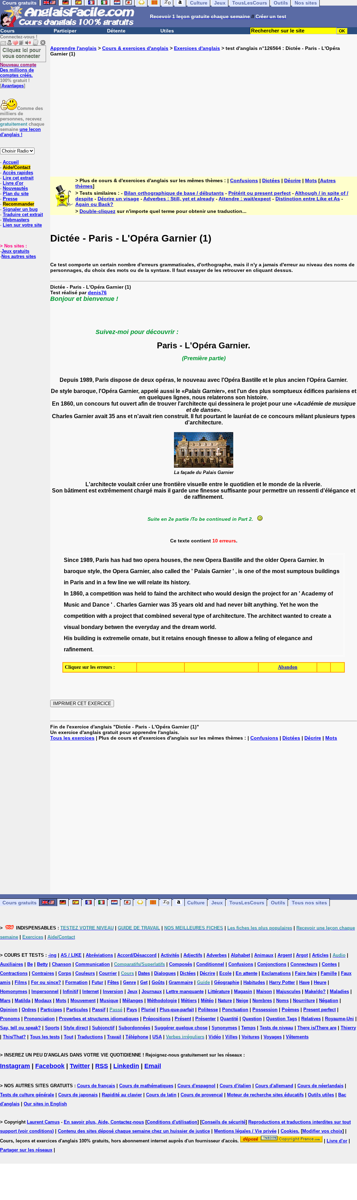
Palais (202, 571)
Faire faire (306, 973)
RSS (101, 1065)
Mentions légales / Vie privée (245, 1131)
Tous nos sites (309, 902)
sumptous (300, 571)
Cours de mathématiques (146, 1085)
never (235, 605)
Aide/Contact (16, 167)
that (138, 616)
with (102, 616)
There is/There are (316, 1027)
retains (175, 638)
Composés (180, 964)
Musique (109, 1000)
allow (241, 638)
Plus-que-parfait (177, 1009)
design (242, 594)
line (122, 582)
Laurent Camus (43, 1122)
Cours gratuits (19, 902)
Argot (302, 955)
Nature (225, 1000)
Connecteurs (304, 964)
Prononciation (39, 1018)
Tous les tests (45, 1036)
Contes (329, 964)
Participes (51, 1009)
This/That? (14, 1036)
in (66, 582)
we (132, 582)
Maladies (339, 991)
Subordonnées (134, 1027)
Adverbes (216, 955)
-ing (52, 955)
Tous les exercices (72, 738)
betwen (114, 627)
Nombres (262, 1000)
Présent (183, 1018)
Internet (90, 991)
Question (252, 1018)
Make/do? (315, 991)
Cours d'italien (235, 1085)
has (115, 560)
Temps (248, 1027)
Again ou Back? (94, 204)
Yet (284, 605)
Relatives (311, 1018)
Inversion (113, 991)
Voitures (250, 1036)
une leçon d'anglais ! (20, 132)
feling (261, 638)
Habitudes (254, 982)
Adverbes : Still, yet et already (178, 198)
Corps (64, 973)
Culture (196, 902)
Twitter (80, 1065)
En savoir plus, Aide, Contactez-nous (104, 1122)
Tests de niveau (276, 1027)
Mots (311, 180)
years (186, 605)
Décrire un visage (118, 198)
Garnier (307, 560)
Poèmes (290, 1009)
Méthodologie (162, 1000)
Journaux (152, 991)
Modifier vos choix (322, 1131)
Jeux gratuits (15, 251)
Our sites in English (45, 1103)
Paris (102, 560)
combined (158, 616)
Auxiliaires (11, 964)
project (271, 594)
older (272, 560)
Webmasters (16, 219)
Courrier (108, 973)
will (141, 582)
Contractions (14, 973)
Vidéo (214, 1036)
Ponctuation (235, 1009)
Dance (100, 605)
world (207, 627)
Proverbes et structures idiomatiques (99, 1018)
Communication (92, 964)
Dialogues (165, 973)
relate (154, 582)
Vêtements (297, 1036)
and (249, 560)
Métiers (189, 1000)
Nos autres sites (18, 256)
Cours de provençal (202, 1094)
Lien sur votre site (22, 225)
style (94, 571)
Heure (320, 982)
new (198, 560)
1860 (76, 594)
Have (304, 982)
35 (174, 605)
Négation (328, 1000)
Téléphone (137, 1036)
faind (160, 594)
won (303, 605)
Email (152, 1065)
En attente (246, 973)
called (172, 571)
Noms (282, 1000)
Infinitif (70, 991)
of (258, 571)
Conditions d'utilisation (172, 1122)
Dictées (271, 180)
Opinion (8, 1009)
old (199, 605)
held (140, 594)
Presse (10, 198)
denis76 (97, 292)
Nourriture (304, 1000)
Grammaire (181, 982)
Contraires (43, 973)
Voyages (273, 1036)
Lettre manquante (185, 991)
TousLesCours (246, 902)
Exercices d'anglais (197, 48)
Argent (285, 955)
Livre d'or (13, 183)
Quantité (229, 1018)
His (68, 638)
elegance (289, 638)
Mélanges (132, 1000)
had (127, 560)
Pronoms (10, 1018)
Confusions (244, 180)
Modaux (43, 1000)
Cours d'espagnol (196, 1085)
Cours (7, 31)
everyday (147, 627)
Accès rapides (18, 172)
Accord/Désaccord (137, 955)
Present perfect (319, 1009)
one (249, 571)
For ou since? (46, 982)
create (318, 616)
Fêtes (113, 982)
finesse (217, 638)
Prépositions (156, 1018)
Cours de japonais (78, 1094)
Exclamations (276, 973)
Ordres (29, 1009)
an (294, 594)
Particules (77, 1009)
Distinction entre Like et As (307, 198)
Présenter (205, 1018)
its (166, 582)
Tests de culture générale (27, 1094)
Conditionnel (210, 964)
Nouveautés (15, 188)
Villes (231, 1036)
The (252, 616)
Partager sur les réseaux (26, 1150)
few (111, 582)
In (321, 560)
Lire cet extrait (18, 177)
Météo (207, 1000)
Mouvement (83, 1000)
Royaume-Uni (339, 1018)
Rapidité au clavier (122, 1094)
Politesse (208, 1009)
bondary (92, 627)
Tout (68, 1036)
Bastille (232, 560)
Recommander (18, 204)
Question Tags (281, 1018)
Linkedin (126, 1065)
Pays (132, 1009)
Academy (313, 594)
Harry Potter (282, 982)
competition (105, 594)
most (278, 571)
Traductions (90, 1036)
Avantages (12, 85)
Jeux (217, 902)
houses (171, 560)
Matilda (22, 1000)
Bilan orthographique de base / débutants (174, 193)
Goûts (158, 982)
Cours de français (96, 1085)
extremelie (116, 638)
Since (71, 560)
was (128, 594)
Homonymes (13, 991)
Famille (329, 973)
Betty (42, 964)
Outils (278, 902)
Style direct (75, 1027)
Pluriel (148, 1009)
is (240, 571)
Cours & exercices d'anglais (135, 48)
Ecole (225, 973)
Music (71, 605)
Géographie (226, 982)
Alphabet (240, 955)
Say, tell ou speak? (20, 1027)
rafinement (78, 649)
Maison (264, 991)
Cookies (289, 1131)
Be (30, 964)
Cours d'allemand (274, 1085)
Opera (213, 560)
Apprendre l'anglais (73, 48)
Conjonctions (271, 964)
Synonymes (224, 1027)
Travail (114, 1036)
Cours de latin (161, 1094)
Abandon (287, 667)
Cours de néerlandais (320, 1085)
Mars (5, 1000)
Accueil (11, 162)
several (182, 616)
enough (195, 638)
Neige (242, 1000)
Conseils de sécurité (223, 1122)
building (85, 638)
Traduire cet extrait (23, 214)
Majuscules (288, 991)
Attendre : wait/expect (245, 198)
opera (151, 560)
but (155, 638)
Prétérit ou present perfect (259, 193)
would (223, 594)
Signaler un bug (20, 209)
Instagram (15, 1065)
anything (265, 605)
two (138, 560)
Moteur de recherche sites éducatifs (265, 1094)
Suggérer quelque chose (180, 1027)
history (180, 582)
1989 (86, 560)
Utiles (167, 31)
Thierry (348, 1027)
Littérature (219, 991)
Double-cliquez (97, 211)
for (285, 594)
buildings (327, 571)
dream (190, 627)
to (150, 594)
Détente (116, 31)
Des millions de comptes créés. (18, 70)
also (157, 571)
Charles (126, 605)
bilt (248, 605)
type (199, 616)
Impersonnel (45, 991)
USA (157, 1036)
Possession (265, 1009)
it (163, 638)
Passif (98, 1009)
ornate (140, 638)
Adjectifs (192, 955)
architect (190, 594)
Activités (170, 955)
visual (71, 627)
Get (143, 982)
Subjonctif (103, 1027)
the (187, 560)
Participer (65, 31)
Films (21, 982)
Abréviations (99, 955)
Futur (97, 982)
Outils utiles (321, 1094)
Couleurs (85, 973)
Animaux (263, 955)
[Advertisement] (203, 111)
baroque (75, 571)
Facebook (49, 1065)
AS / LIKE (71, 955)
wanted (292, 616)
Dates (144, 973)
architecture (228, 616)
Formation (76, 982)
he (292, 605)
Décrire (292, 180)
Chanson (61, 964)
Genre (129, 982)
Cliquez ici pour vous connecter (21, 53)
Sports (52, 1027)
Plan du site (16, 193)
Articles (320, 955)
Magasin (243, 991)
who (208, 594)
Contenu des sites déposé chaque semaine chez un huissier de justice (134, 1131)
